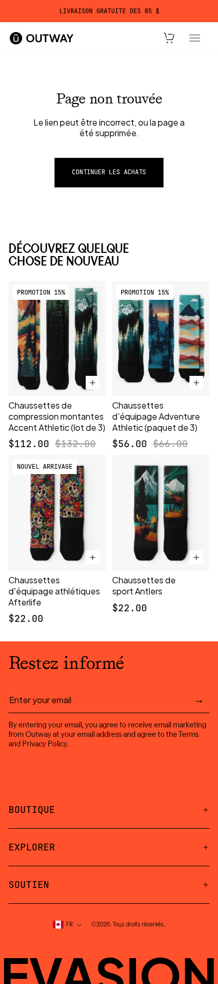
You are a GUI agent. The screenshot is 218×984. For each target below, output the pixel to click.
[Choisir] (92, 383)
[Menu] (194, 38)
